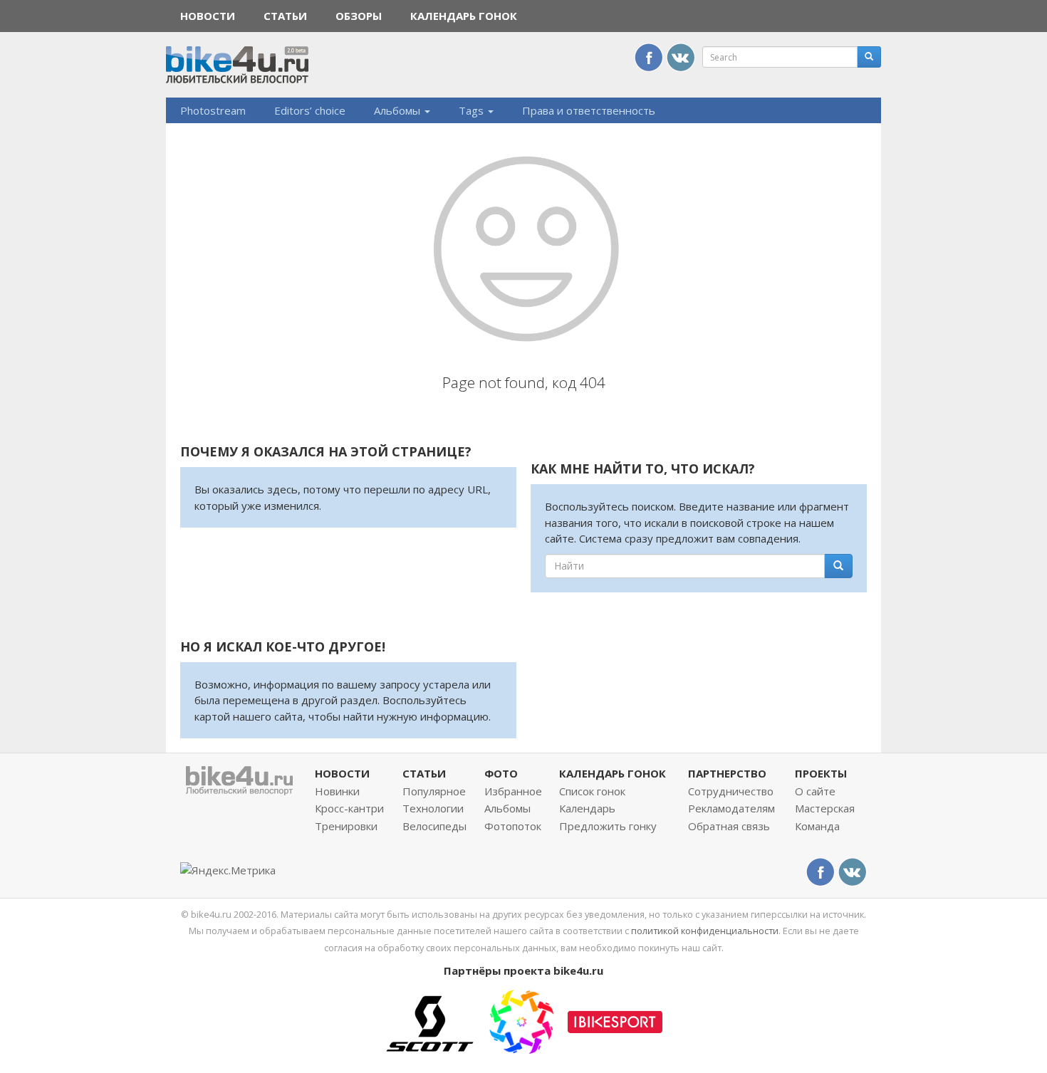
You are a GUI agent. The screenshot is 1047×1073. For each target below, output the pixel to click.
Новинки (337, 791)
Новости (207, 16)
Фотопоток (512, 826)
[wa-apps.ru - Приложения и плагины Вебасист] (521, 1020)
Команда (817, 826)
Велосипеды (434, 826)
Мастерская (825, 808)
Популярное (434, 791)
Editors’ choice (309, 110)
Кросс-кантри (349, 808)
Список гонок (592, 791)
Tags (472, 110)
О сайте (815, 791)
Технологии (433, 808)
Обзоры (358, 16)
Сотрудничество (730, 791)
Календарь (587, 808)
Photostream (213, 110)
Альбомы (398, 110)
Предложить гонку (608, 826)
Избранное (513, 791)
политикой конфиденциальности (704, 930)
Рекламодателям (731, 808)
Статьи (285, 16)
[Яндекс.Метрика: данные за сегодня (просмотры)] (228, 870)
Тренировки (346, 826)
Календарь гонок (463, 16)
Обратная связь (729, 826)
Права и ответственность (588, 110)
